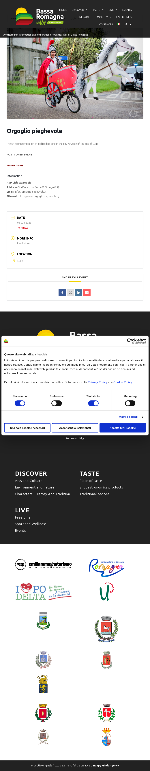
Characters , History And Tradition (42, 494)
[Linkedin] (78, 292)
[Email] (87, 292)
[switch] (56, 403)
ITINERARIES (84, 17)
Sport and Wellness (31, 524)
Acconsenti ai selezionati (75, 427)
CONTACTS (106, 24)
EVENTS (127, 9)
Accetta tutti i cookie (123, 427)
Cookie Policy (122, 381)
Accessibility (75, 438)
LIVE (111, 9)
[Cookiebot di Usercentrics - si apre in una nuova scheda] (130, 341)
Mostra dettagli (128, 416)
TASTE (96, 9)
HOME (63, 9)
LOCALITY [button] (102, 17)
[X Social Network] (70, 292)
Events (20, 530)
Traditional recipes (95, 494)
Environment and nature (35, 487)
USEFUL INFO (124, 17)
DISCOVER (78, 9)
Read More (23, 243)
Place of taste (91, 480)
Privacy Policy (97, 381)
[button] (128, 24)
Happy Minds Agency (106, 765)
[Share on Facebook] (62, 292)
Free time (23, 517)
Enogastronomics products (101, 487)
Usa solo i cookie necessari (27, 427)
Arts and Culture (28, 480)
